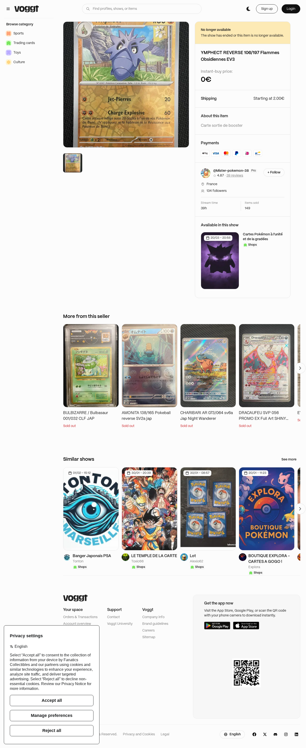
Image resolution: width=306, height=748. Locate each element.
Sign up (267, 9)
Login (291, 9)
